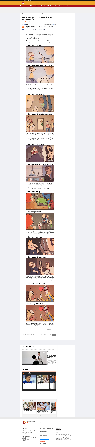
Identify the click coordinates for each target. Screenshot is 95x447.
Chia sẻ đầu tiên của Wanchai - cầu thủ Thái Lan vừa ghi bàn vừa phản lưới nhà (29, 384)
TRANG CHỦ (20, 6)
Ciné (24, 5)
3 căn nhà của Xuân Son (41, 383)
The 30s (37, 2)
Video (68, 5)
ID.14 (28, 0)
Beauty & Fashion (31, 5)
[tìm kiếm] (72, 0)
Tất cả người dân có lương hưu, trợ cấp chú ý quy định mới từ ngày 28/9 (42, 411)
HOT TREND (39, 13)
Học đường (59, 5)
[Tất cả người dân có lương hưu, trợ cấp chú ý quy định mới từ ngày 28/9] (43, 406)
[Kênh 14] (24, 423)
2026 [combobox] (50, 334)
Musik (27, 5)
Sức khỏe (51, 5)
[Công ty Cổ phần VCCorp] (58, 429)
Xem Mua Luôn (64, 5)
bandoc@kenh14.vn (39, 422)
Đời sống (36, 5)
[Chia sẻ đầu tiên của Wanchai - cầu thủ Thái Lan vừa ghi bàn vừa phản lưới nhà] (29, 379)
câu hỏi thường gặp (31, 422)
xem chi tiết (42, 441)
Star (22, 5)
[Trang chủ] (23, 27)
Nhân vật (28, 13)
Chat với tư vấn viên (44, 439)
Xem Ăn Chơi (33, 13)
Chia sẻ (24, 24)
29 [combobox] (41, 334)
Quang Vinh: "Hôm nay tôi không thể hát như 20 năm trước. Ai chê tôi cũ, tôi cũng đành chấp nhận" (51, 355)
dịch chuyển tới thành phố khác (45, 2)
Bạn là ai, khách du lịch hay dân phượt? (32, 30)
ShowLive (31, 0)
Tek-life (55, 5)
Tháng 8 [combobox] (45, 334)
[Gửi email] (27, 24)
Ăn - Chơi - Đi (44, 5)
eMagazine (24, 0)
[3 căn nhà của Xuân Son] (43, 379)
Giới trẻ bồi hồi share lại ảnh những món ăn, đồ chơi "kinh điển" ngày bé (36, 29)
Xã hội (48, 5)
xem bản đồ (24, 433)
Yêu (42, 13)
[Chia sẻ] (23, 30)
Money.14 (40, 5)
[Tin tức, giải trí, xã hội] (27, 3)
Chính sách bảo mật (43, 443)
